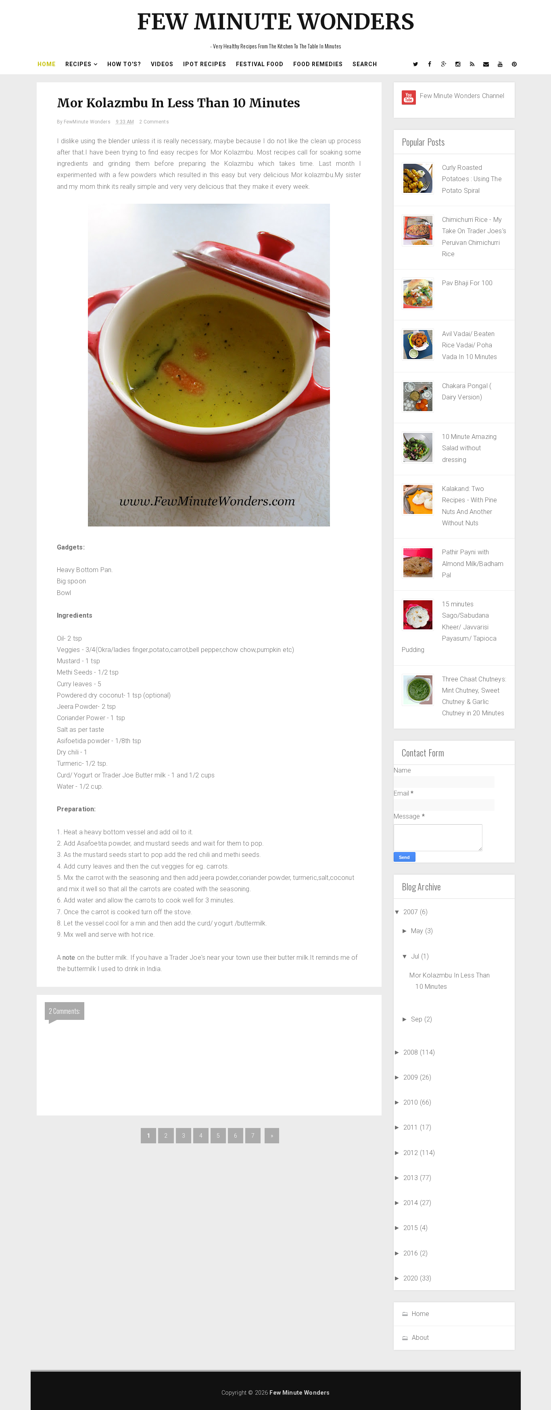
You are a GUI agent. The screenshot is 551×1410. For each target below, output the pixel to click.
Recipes (78, 64)
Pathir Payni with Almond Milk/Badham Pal (473, 563)
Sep (417, 1019)
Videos (162, 64)
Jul (416, 956)
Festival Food (260, 64)
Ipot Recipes (204, 64)
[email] (486, 64)
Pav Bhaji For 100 (467, 283)
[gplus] (444, 64)
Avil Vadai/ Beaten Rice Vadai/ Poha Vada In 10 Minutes (469, 345)
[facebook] (430, 64)
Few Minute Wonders (275, 22)
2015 (411, 1228)
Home (47, 64)
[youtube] (501, 64)
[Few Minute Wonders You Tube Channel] (409, 97)
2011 (411, 1127)
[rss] (472, 64)
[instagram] (458, 64)
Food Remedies (318, 64)
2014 (411, 1203)
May (418, 931)
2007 (411, 912)
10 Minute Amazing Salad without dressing (469, 448)
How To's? (124, 64)
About (420, 1337)
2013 (411, 1178)
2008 (411, 1052)
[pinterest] (515, 64)
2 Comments (154, 122)
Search (365, 64)
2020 (411, 1278)
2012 (411, 1153)
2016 (411, 1253)
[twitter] (416, 64)
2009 (411, 1077)
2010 (411, 1102)
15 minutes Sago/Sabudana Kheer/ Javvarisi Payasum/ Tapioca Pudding (449, 627)
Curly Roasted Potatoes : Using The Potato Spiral (472, 179)
